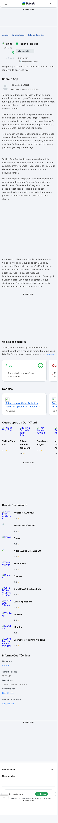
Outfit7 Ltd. (8, 693)
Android (6, 665)
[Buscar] (51, 3)
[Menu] (6, 3)
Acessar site (8, 703)
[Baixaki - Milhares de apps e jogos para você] (28, 4)
